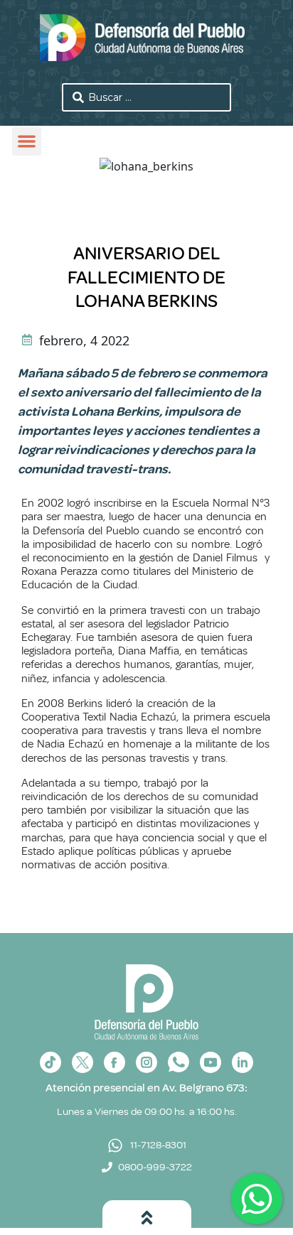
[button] (26, 141)
